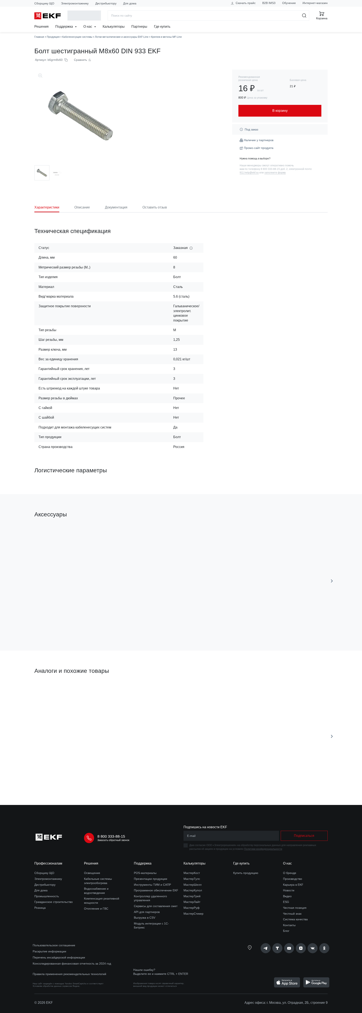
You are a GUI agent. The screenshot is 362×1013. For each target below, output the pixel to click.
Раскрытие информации (49, 951)
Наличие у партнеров (258, 140)
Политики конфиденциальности (263, 849)
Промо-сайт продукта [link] (258, 148)
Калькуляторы (114, 26)
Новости (288, 890)
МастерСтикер (193, 913)
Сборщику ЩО (44, 3)
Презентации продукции (150, 878)
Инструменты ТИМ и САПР (152, 884)
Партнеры (139, 26)
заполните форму (275, 172)
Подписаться (58, 778)
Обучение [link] (289, 3)
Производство (292, 878)
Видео (287, 896)
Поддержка (64, 26)
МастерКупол (193, 890)
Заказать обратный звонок (113, 840)
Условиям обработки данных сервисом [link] (52, 986)
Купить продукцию (245, 873)
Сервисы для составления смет (155, 906)
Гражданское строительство (53, 902)
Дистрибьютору (105, 3)
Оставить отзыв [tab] (154, 207)
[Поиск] (304, 15)
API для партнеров (147, 912)
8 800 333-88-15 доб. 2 (274, 169)
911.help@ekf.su (249, 172)
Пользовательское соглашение (54, 945)
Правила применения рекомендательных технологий (69, 974)
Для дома (129, 3)
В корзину (58, 624)
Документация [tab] (116, 207)
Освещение (92, 873)
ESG (286, 902)
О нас (88, 26)
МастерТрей (192, 896)
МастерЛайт (192, 902)
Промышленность (46, 896)
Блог (286, 930)
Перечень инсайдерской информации (59, 957)
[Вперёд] (331, 580)
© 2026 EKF (43, 1002)
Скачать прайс (245, 3)
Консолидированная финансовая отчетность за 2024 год (72, 963)
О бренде (289, 873)
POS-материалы (145, 873)
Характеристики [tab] (46, 207)
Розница (40, 907)
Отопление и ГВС (96, 908)
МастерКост (192, 873)
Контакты (289, 925)
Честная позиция (294, 907)
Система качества (295, 919)
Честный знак (292, 913)
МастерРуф (192, 907)
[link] (266, 948)
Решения (41, 26)
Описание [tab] (82, 207)
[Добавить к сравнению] (96, 624)
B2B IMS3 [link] (268, 3)
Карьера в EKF (293, 884)
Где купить (162, 26)
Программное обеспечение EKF (156, 890)
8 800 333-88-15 (111, 836)
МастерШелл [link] (193, 884)
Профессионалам (48, 863)
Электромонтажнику (75, 3)
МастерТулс (192, 878)
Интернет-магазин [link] (315, 3)
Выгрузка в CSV (144, 917)
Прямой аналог (50, 690)
